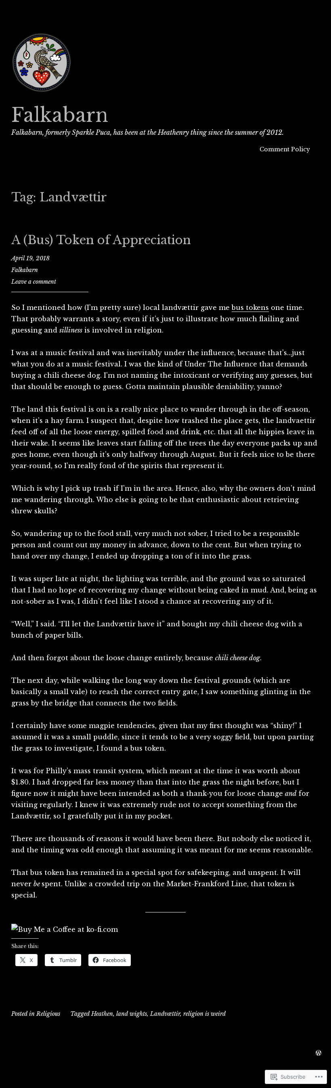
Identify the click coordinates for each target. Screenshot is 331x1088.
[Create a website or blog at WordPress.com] (318, 1053)
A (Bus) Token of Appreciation (101, 240)
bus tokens (250, 307)
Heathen (102, 1013)
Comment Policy (285, 149)
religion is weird (204, 1013)
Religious (48, 1013)
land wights (131, 1013)
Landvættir (165, 1013)
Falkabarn (59, 115)
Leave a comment (33, 281)
